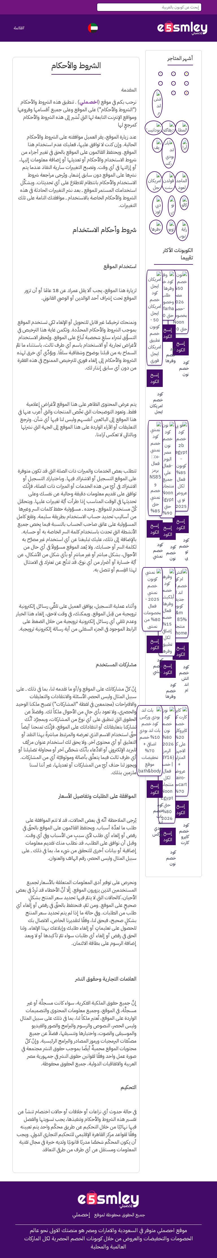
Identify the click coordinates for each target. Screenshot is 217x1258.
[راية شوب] (182, 230)
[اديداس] (160, 73)
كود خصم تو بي (186, 549)
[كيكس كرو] (173, 93)
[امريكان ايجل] (154, 182)
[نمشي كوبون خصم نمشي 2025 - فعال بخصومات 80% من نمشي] (152, 599)
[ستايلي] (173, 83)
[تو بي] (172, 206)
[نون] (186, 73)
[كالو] (184, 202)
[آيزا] (185, 145)
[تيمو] (186, 93)
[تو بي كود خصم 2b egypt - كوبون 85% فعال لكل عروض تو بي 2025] (181, 465)
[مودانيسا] (154, 128)
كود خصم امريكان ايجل (160, 403)
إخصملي (81, 1215)
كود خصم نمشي (160, 550)
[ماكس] (186, 83)
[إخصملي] (182, 28)
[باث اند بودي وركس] (169, 153)
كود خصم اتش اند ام (186, 678)
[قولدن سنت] (168, 182)
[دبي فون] (157, 206)
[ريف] (157, 145)
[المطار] (182, 128)
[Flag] (92, 28)
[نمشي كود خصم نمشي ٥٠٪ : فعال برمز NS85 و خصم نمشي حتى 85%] (155, 468)
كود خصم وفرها (173, 355)
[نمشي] (173, 73)
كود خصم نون (186, 368)
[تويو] (171, 227)
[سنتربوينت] (160, 83)
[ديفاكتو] (168, 128)
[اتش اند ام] (157, 104)
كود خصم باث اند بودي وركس (160, 819)
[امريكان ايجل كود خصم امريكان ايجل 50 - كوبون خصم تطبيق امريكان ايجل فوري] (154, 318)
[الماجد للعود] (181, 182)
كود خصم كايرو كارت (186, 834)
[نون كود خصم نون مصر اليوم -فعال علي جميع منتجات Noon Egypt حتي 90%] (167, 469)
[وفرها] (156, 227)
